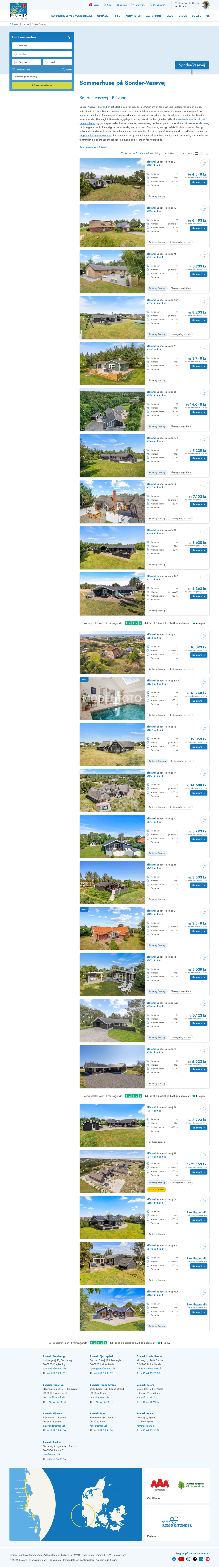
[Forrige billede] (83, 179)
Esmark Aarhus (52, 1442)
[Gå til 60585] (144, 1217)
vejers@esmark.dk (146, 1397)
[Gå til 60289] (144, 744)
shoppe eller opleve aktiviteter (96, 135)
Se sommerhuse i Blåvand (93, 147)
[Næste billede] (141, 179)
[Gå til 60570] (144, 225)
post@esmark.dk (51, 1454)
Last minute (154, 16)
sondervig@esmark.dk (54, 1368)
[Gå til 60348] (144, 455)
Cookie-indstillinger (106, 1560)
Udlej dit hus (201, 16)
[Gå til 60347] (144, 1125)
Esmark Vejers (145, 1385)
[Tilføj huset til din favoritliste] (204, 163)
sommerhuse (42, 85)
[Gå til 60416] (144, 836)
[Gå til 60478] (144, 1171)
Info (117, 16)
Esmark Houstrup (53, 1385)
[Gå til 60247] (144, 363)
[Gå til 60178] (144, 1066)
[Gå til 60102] (144, 271)
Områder (103, 16)
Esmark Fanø (97, 1413)
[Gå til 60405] (144, 1263)
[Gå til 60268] (144, 652)
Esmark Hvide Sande (149, 1356)
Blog (170, 16)
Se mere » (199, 182)
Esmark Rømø (145, 1413)
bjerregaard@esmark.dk (102, 1368)
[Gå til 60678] (144, 882)
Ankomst (23, 45)
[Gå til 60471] (144, 974)
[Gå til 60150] (144, 317)
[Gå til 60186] (144, 409)
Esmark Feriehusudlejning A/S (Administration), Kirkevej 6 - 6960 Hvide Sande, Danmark (57, 1555)
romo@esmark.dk (146, 1426)
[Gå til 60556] (144, 1020)
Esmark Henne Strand (103, 1385)
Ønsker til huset (23, 69)
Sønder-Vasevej (39, 23)
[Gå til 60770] (144, 928)
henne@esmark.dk (99, 1397)
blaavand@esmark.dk (54, 1426)
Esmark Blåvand (52, 1413)
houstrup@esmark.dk (54, 1397)
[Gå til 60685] (144, 547)
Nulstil (69, 69)
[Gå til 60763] (144, 698)
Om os (183, 16)
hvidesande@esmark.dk (149, 1368)
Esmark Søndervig (54, 1356)
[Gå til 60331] (144, 179)
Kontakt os (55, 1560)
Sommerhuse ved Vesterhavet (71, 16)
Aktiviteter (133, 16)
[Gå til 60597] (144, 501)
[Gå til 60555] (144, 1309)
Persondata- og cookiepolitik (78, 1560)
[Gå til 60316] (144, 790)
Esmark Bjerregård (101, 1356)
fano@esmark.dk (98, 1426)
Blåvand (102, 107)
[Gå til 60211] (144, 594)
